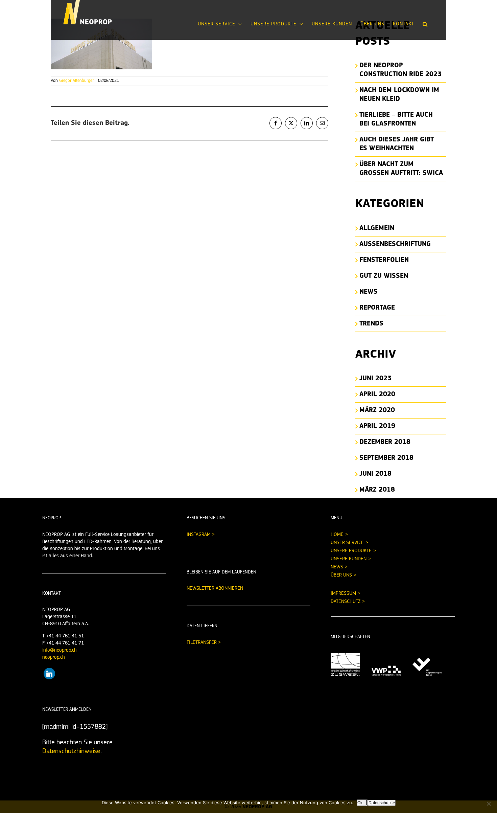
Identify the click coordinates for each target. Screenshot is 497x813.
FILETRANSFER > (204, 642)
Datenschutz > (382, 802)
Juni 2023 (375, 378)
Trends (371, 323)
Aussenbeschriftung (395, 244)
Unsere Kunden (348, 559)
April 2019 (377, 426)
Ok (359, 802)
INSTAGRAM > (201, 534)
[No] (488, 803)
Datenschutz (345, 601)
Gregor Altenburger (76, 80)
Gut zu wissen (383, 276)
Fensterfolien (384, 260)
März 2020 (377, 410)
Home (337, 534)
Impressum (343, 593)
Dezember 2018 (384, 442)
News (368, 292)
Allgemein (376, 228)
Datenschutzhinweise (71, 751)
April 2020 (377, 394)
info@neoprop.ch (59, 650)
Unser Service (347, 542)
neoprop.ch (53, 657)
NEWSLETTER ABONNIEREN (215, 588)
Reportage (377, 307)
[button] (425, 24)
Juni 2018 (375, 474)
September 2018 (386, 458)
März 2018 (377, 490)
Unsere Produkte (351, 551)
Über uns (341, 575)
